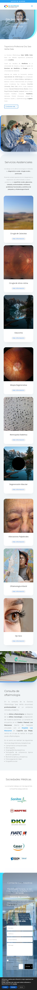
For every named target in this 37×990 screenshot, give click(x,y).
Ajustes (21, 987)
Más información (18, 238)
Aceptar (5, 987)
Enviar (28, 966)
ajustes (15, 984)
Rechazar (13, 987)
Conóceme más (10, 106)
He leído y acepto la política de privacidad (17, 961)
